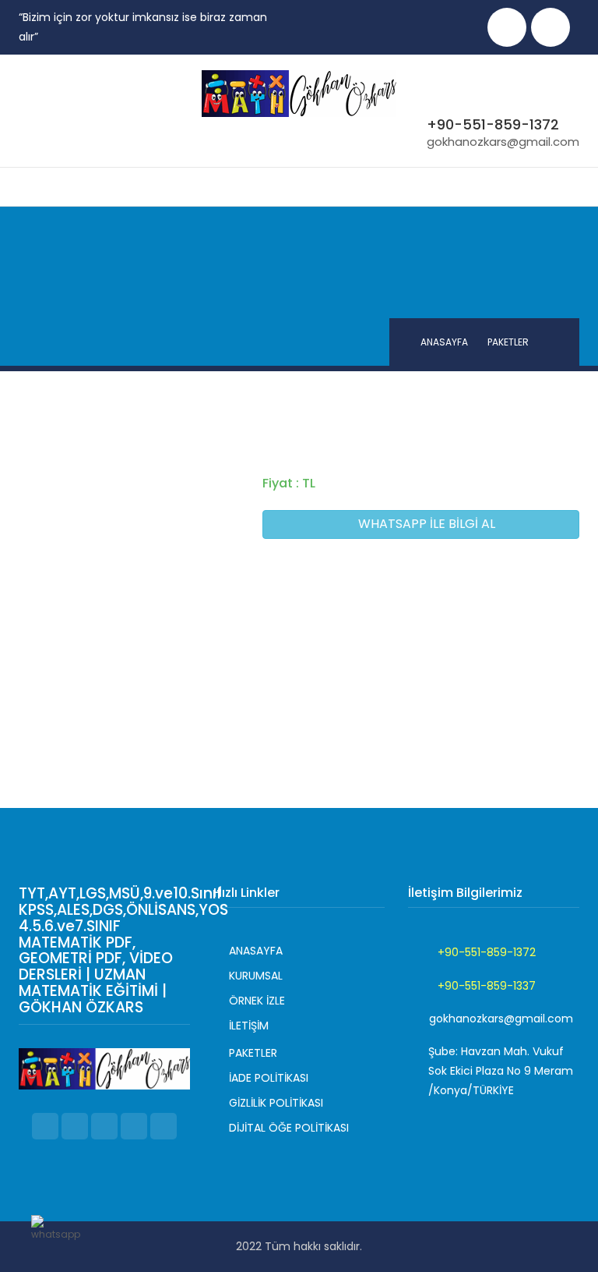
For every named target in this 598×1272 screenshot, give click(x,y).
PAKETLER (253, 1053)
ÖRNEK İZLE (257, 1000)
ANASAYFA (444, 342)
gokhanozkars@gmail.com (503, 141)
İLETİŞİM (249, 1025)
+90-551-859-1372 (493, 124)
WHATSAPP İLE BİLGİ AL (425, 524)
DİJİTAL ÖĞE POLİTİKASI (289, 1128)
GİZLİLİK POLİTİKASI (276, 1103)
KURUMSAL (256, 975)
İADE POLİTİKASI (268, 1078)
